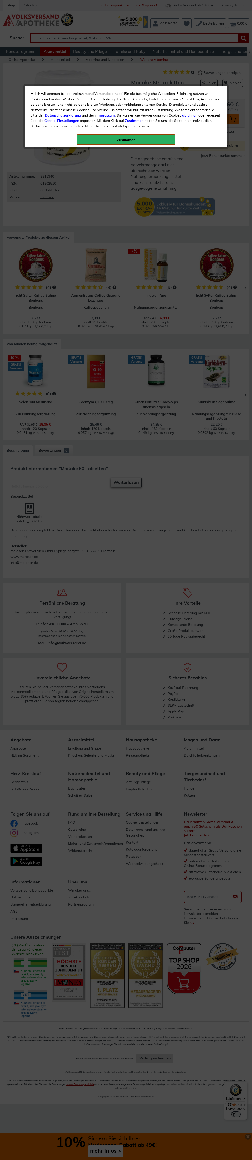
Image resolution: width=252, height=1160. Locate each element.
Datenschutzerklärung (63, 115)
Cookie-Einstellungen (61, 121)
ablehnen (189, 115)
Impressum (106, 115)
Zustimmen (134, 121)
